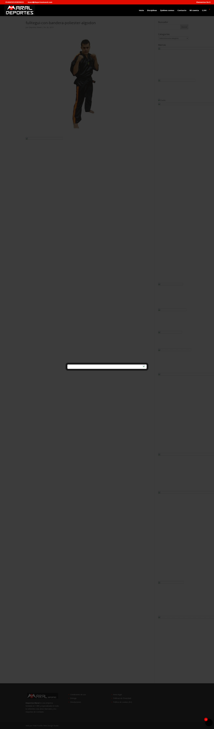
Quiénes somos (167, 10)
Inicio (141, 10)
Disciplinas (152, 10)
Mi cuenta (194, 10)
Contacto (181, 10)
